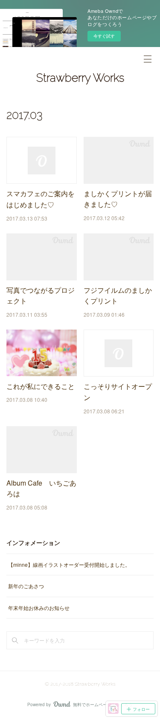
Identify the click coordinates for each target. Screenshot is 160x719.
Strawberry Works (80, 77)
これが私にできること (40, 386)
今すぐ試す (104, 36)
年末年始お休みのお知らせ (39, 607)
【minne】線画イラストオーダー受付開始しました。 (69, 564)
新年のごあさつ (26, 585)
